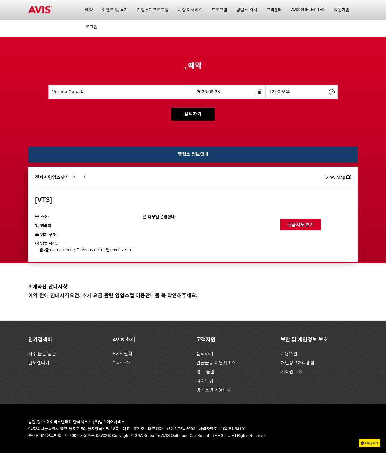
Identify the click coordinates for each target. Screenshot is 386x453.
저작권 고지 (292, 371)
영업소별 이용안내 (135, 295)
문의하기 (204, 353)
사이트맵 (204, 381)
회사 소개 (121, 362)
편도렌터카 (38, 362)
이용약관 (289, 353)
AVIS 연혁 (122, 353)
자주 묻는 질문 (42, 353)
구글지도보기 (300, 224)
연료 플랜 (205, 371)
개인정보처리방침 (298, 362)
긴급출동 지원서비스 (216, 362)
